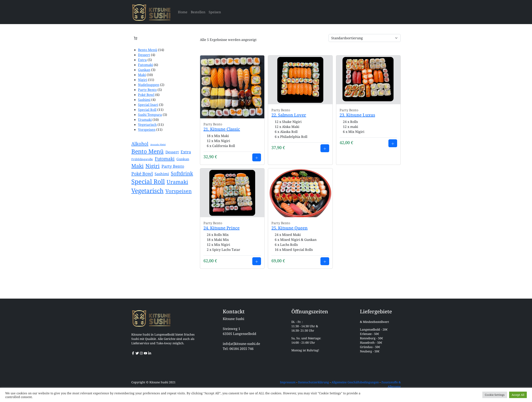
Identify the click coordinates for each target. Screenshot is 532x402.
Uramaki (145, 119)
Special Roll (147, 109)
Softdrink (182, 173)
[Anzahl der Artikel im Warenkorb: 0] (135, 38)
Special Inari (148, 104)
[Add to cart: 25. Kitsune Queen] (324, 261)
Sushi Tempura (150, 114)
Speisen (215, 12)
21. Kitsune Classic (221, 129)
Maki (142, 74)
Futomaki (145, 65)
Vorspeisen (146, 129)
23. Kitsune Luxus (357, 115)
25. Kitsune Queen (289, 228)
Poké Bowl (146, 94)
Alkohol (139, 144)
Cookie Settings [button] (495, 395)
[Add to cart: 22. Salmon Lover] (324, 148)
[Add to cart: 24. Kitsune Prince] (256, 261)
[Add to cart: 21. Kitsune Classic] (256, 157)
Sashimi (144, 99)
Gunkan (144, 69)
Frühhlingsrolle (142, 159)
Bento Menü (147, 50)
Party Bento (147, 89)
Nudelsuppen (148, 84)
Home (182, 12)
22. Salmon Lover (288, 115)
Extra (142, 60)
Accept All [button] (518, 395)
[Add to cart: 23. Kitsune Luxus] (392, 143)
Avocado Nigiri (158, 144)
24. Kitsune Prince (221, 228)
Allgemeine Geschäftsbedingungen (355, 382)
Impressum (288, 382)
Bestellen (198, 12)
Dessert (144, 55)
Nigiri (142, 79)
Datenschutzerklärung (313, 382)
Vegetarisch (147, 124)
